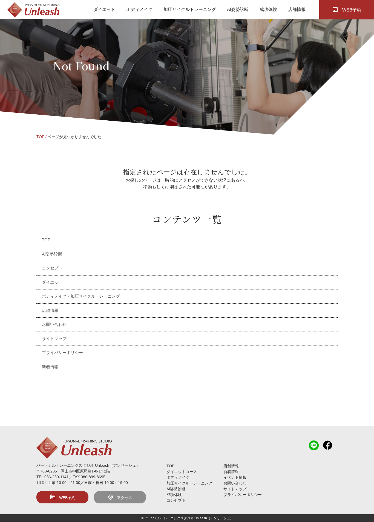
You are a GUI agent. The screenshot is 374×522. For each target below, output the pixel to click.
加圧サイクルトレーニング (189, 9)
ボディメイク (139, 9)
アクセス (124, 497)
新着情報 (50, 366)
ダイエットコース (181, 471)
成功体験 (268, 9)
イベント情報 (234, 477)
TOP (40, 137)
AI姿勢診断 (238, 9)
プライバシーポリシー (62, 352)
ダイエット (104, 9)
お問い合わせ (54, 324)
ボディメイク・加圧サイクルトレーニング (81, 296)
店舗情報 (297, 9)
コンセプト (52, 268)
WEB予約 (351, 9)
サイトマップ (54, 338)
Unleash (200, 518)
